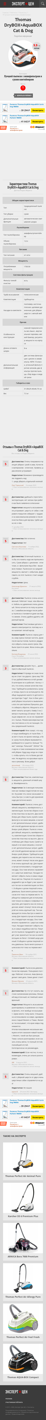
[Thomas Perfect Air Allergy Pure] (23, 1278)
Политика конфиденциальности (20, 1411)
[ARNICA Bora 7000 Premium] (23, 1238)
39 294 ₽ (24, 110)
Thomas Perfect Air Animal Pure (23, 1176)
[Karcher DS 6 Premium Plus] (23, 1198)
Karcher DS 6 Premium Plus (23, 1216)
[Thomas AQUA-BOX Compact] (23, 1359)
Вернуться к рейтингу (23, 96)
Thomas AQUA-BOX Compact (23, 1377)
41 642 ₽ (24, 121)
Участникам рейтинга (14, 1402)
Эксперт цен (23, 4)
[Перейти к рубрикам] (5, 3)
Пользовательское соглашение (16, 1410)
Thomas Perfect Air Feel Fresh (23, 1337)
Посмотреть (37, 110)
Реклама (9, 1399)
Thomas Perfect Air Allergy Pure (23, 1296)
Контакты (31, 1407)
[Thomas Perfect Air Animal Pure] (23, 1157)
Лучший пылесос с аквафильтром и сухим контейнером (23, 78)
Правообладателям (18, 1414)
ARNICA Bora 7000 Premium (23, 1256)
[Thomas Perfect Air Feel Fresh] (23, 1318)
